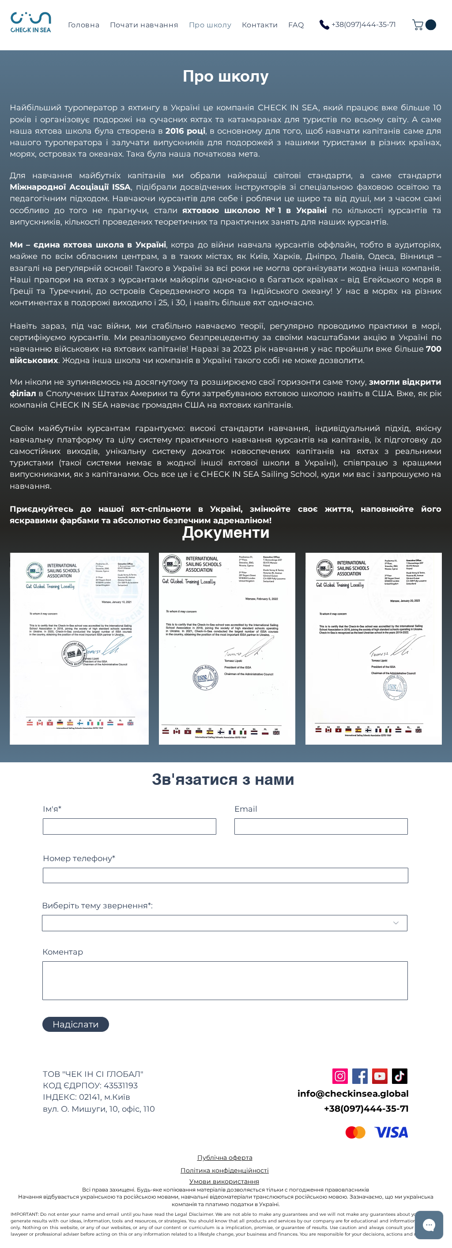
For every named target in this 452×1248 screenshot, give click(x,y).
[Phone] (324, 24)
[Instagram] (340, 1076)
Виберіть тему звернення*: (97, 906)
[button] (425, 24)
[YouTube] (380, 1076)
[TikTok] (399, 1076)
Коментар (62, 952)
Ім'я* (52, 809)
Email (245, 809)
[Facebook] (360, 1076)
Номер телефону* (79, 858)
